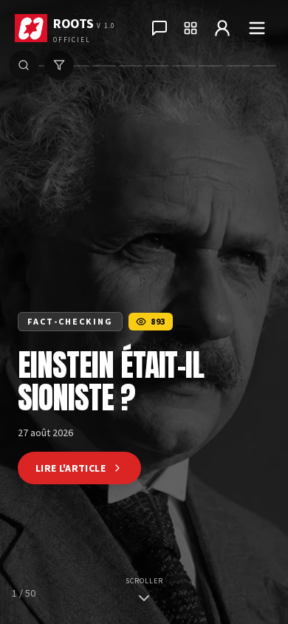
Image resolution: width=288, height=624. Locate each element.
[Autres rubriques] (190, 28)
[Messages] (159, 28)
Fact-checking (70, 321)
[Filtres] (59, 65)
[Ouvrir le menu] (257, 28)
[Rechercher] (23, 65)
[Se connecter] (222, 28)
